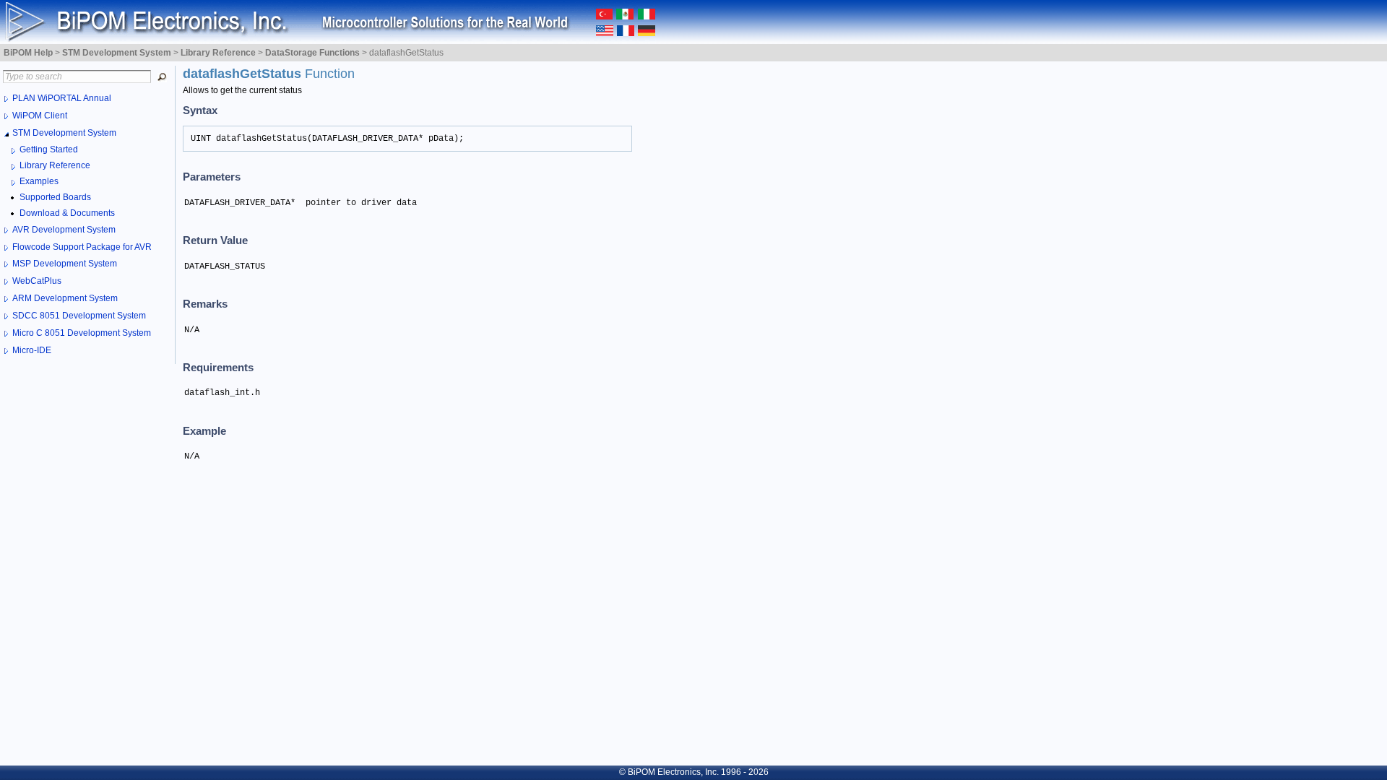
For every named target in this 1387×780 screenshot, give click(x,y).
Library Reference (55, 165)
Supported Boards (55, 197)
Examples (39, 181)
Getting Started (49, 149)
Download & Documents (67, 213)
